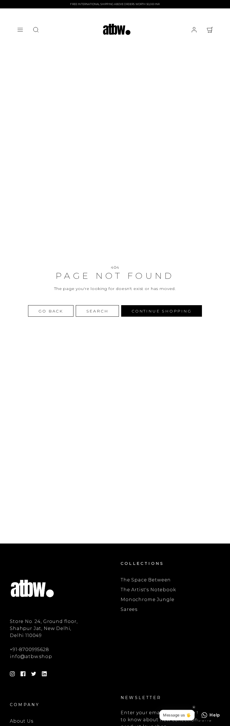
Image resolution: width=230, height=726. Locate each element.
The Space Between (146, 580)
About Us (21, 721)
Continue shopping (162, 311)
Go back (50, 311)
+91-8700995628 (29, 649)
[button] (20, 29)
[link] (194, 29)
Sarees (129, 609)
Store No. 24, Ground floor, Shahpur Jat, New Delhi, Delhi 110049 (44, 628)
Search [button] (97, 311)
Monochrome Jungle (147, 599)
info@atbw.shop (31, 656)
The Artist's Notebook (148, 589)
